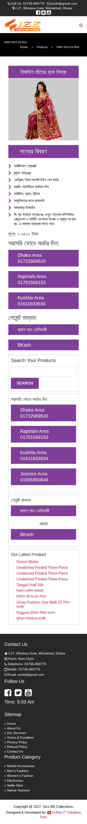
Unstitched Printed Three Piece (42, 568)
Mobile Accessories (21, 766)
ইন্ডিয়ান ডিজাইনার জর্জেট (30, 618)
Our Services (16, 733)
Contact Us (15, 751)
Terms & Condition (20, 737)
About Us (13, 728)
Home (24, 47)
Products (42, 47)
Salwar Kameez (18, 790)
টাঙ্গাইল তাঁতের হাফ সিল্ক (31, 596)
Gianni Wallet (27, 562)
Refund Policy (17, 747)
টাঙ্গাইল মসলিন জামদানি (30, 591)
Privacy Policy (17, 742)
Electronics (15, 780)
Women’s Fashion (20, 776)
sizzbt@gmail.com (64, 3)
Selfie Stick (15, 785)
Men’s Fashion (18, 771)
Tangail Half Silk (29, 585)
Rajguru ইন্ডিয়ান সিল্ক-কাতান (35, 613)
